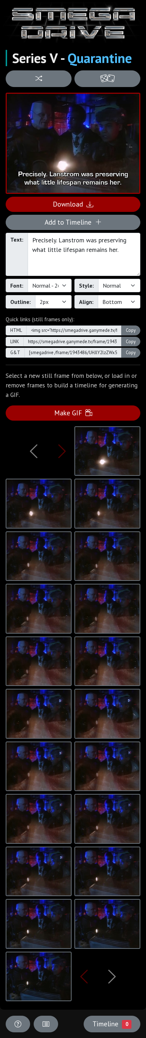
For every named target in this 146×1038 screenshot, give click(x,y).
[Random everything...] (107, 78)
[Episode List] (46, 1024)
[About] (18, 1024)
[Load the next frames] (112, 976)
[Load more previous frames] (34, 451)
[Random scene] (39, 78)
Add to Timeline (70, 222)
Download (69, 204)
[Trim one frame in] (62, 451)
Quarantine (100, 58)
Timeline (110, 1023)
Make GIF (69, 412)
